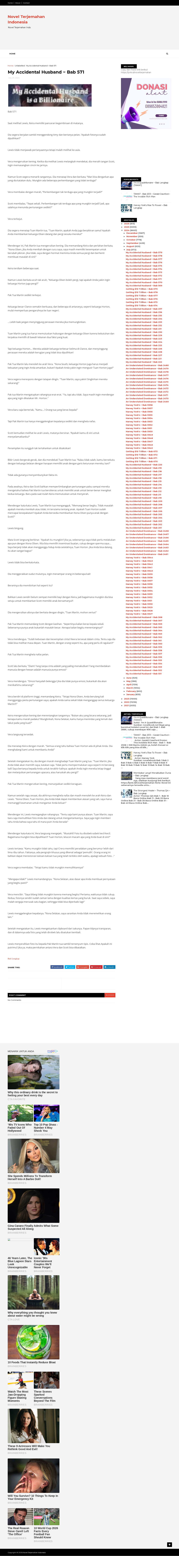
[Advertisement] (120, 29)
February (131, 691)
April (129, 684)
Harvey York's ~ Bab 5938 (139, 577)
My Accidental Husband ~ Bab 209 (144, 501)
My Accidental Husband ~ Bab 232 (144, 325)
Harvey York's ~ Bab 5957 (139, 408)
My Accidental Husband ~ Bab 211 (143, 494)
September (132, 243)
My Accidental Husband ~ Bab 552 (144, 670)
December (132, 233)
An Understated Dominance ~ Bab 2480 (147, 365)
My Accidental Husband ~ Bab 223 (144, 338)
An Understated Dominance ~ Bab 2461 (147, 554)
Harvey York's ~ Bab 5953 (139, 421)
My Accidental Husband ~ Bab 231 (144, 329)
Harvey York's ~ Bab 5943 (139, 561)
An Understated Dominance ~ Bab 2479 (147, 368)
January (130, 694)
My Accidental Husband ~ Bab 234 (144, 319)
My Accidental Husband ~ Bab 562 (144, 637)
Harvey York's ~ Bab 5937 (139, 581)
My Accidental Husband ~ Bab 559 (144, 647)
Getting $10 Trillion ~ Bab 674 (142, 305)
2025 (127, 227)
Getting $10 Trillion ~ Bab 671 (141, 458)
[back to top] (169, 1544)
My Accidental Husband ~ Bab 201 (144, 528)
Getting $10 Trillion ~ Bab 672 (141, 455)
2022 (127, 702)
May (128, 681)
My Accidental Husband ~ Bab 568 (144, 617)
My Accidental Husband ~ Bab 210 (144, 498)
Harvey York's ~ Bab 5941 (139, 567)
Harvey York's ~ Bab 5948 (139, 438)
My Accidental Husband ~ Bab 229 (144, 335)
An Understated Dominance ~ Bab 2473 (147, 388)
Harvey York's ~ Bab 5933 (139, 594)
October (131, 240)
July (128, 249)
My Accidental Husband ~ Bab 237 (144, 309)
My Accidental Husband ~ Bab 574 (144, 269)
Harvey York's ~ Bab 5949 (139, 435)
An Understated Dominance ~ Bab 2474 (147, 385)
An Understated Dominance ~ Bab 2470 (147, 398)
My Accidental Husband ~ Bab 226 (144, 349)
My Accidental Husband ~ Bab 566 (144, 624)
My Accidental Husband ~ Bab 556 (144, 657)
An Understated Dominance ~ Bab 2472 (147, 392)
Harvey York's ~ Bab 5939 (139, 574)
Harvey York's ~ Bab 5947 (139, 441)
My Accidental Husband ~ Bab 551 (144, 673)
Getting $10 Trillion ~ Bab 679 (142, 289)
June (129, 678)
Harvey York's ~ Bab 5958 (139, 405)
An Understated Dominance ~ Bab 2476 (147, 378)
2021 (126, 705)
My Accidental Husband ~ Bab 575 (144, 266)
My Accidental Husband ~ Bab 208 (144, 504)
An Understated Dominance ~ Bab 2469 (147, 401)
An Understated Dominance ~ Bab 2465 (147, 541)
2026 (127, 223)
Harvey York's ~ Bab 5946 (139, 445)
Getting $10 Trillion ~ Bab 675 (141, 302)
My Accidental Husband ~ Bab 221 (144, 358)
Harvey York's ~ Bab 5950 (139, 431)
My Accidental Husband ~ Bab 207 (144, 508)
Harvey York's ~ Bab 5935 (139, 587)
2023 (127, 699)
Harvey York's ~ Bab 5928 (139, 610)
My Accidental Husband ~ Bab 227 (144, 355)
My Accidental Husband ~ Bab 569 (144, 285)
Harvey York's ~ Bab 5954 (139, 418)
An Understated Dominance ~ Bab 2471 (147, 395)
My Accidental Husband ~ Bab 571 (144, 279)
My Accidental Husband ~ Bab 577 (144, 259)
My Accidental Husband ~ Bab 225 (144, 345)
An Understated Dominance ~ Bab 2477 (147, 375)
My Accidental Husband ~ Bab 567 (144, 620)
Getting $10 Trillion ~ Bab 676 (142, 299)
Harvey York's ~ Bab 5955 (139, 415)
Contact (26, 3)
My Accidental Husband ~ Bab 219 (144, 468)
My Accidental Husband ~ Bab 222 (144, 362)
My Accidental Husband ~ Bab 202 (144, 524)
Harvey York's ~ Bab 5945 (139, 448)
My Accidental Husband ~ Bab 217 (144, 474)
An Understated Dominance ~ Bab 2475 (147, 382)
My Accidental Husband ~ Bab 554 (144, 663)
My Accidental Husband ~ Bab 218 (144, 471)
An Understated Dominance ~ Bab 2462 (147, 551)
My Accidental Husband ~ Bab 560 (144, 643)
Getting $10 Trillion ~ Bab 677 (142, 295)
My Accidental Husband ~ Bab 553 (144, 667)
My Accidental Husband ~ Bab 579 (144, 252)
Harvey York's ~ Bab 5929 (139, 607)
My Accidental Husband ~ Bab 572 (144, 275)
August (130, 246)
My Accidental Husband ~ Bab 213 (144, 488)
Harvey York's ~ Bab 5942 (139, 564)
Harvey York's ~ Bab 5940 (139, 571)
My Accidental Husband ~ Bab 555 (144, 660)
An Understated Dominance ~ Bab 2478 (147, 372)
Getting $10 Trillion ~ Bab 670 (142, 461)
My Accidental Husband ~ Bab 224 (144, 342)
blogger (110, 995)
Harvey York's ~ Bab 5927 (139, 614)
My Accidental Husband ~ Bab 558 (144, 650)
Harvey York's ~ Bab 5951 (139, 428)
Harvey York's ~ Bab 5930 (139, 604)
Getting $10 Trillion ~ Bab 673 (141, 451)
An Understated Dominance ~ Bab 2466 (147, 537)
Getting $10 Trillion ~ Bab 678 (142, 292)
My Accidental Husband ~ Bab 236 (144, 312)
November (132, 236)
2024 (127, 230)
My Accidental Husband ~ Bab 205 (144, 514)
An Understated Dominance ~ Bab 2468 (147, 531)
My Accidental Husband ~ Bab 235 (144, 315)
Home (10, 3)
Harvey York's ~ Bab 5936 (139, 584)
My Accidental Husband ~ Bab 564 (144, 630)
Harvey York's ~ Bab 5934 (139, 591)
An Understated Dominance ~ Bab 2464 (147, 544)
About (17, 3)
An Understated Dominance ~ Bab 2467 (147, 534)
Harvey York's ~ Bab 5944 (139, 557)
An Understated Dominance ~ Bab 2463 (147, 547)
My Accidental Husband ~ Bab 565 (144, 627)
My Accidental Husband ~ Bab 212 (144, 491)
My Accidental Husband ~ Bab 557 (144, 654)
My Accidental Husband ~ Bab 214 (144, 484)
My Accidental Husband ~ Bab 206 (144, 511)
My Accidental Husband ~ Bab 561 (144, 640)
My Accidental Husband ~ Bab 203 (144, 521)
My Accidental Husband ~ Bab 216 (144, 478)
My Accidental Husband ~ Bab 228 (144, 352)
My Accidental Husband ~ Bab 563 (144, 634)
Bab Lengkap (13, 959)
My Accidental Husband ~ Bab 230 (144, 332)
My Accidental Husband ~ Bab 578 (144, 256)
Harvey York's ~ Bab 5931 (139, 600)
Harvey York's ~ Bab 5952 (139, 425)
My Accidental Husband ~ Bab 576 (144, 262)
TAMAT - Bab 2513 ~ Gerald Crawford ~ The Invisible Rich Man (152, 195)
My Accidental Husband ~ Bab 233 (144, 322)
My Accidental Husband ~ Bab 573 (144, 272)
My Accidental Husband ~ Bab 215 (144, 481)
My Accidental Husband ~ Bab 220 (144, 464)
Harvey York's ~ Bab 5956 (139, 411)
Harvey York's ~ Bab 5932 (139, 597)
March (130, 688)
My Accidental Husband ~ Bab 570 (144, 282)
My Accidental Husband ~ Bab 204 (144, 518)
